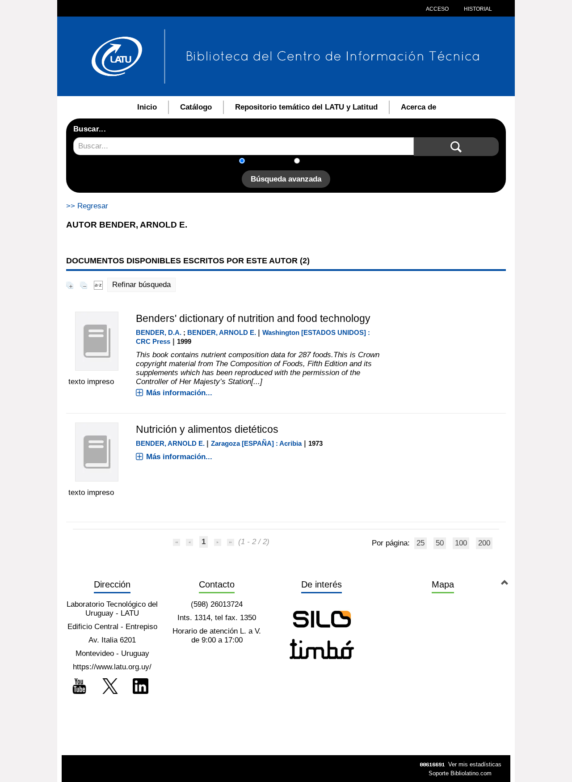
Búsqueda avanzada (286, 179)
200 (484, 543)
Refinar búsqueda (141, 284)
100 (461, 543)
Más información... (179, 393)
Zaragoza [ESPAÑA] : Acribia (256, 443)
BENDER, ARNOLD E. (221, 332)
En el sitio (321, 162)
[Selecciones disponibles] (98, 284)
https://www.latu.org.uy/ (112, 667)
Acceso (437, 9)
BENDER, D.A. (158, 332)
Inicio (147, 107)
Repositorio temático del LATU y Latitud (306, 107)
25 (420, 543)
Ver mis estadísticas (474, 764)
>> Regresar (87, 206)
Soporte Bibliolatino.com (460, 773)
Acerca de (418, 107)
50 (440, 543)
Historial (477, 9)
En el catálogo (272, 162)
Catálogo (196, 107)
